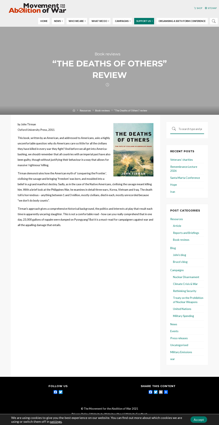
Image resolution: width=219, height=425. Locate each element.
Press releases (179, 338)
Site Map (212, 8)
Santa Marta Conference (185, 177)
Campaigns (177, 270)
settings (56, 421)
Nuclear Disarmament (186, 277)
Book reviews (107, 54)
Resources (85, 110)
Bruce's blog (180, 261)
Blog (173, 248)
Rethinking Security (184, 291)
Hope (173, 184)
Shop (199, 8)
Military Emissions (181, 352)
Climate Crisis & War (185, 284)
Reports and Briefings (186, 233)
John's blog (179, 255)
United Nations (182, 309)
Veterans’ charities (181, 159)
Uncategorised (179, 345)
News (173, 324)
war (172, 359)
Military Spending (183, 316)
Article (177, 225)
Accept (199, 419)
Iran (172, 191)
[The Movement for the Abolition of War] (37, 7)
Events (174, 331)
